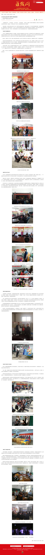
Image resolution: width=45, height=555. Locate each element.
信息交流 (29, 12)
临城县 (14, 14)
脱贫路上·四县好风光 (9, 14)
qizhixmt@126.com (39, 1)
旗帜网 (2, 14)
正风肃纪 (18, 12)
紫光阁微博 (37, 12)
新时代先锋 (22, 12)
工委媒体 (32, 12)
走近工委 (3, 12)
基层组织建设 (14, 12)
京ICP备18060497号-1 (10, 549)
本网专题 (5, 14)
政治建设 (6, 12)
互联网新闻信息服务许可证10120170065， (27, 549)
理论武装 (10, 12)
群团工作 (25, 12)
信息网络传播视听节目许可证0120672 (37, 549)
